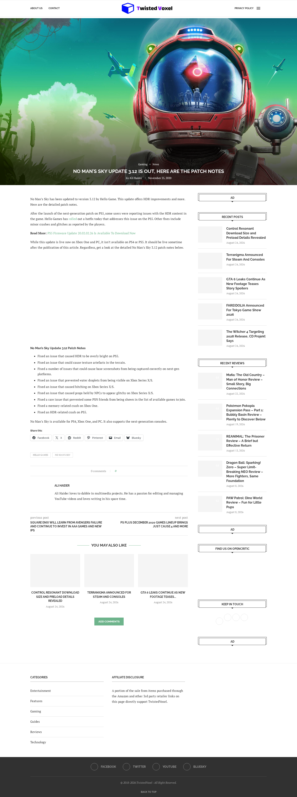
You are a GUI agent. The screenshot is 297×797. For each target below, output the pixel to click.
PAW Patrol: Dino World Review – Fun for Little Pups (244, 502)
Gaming (35, 711)
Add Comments (109, 621)
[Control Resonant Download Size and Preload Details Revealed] (55, 570)
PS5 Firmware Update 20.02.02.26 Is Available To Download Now (91, 233)
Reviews (36, 732)
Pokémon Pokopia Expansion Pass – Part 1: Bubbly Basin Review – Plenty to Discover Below (245, 412)
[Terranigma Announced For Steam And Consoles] (109, 570)
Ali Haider (136, 178)
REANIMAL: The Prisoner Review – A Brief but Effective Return (245, 441)
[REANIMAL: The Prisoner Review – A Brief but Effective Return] (210, 442)
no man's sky (62, 454)
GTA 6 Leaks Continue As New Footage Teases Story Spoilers (245, 283)
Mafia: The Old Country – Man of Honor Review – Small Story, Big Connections (245, 381)
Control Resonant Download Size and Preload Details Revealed (55, 596)
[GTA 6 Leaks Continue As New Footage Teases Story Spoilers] (163, 570)
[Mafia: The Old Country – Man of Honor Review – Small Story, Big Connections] (210, 381)
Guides (35, 721)
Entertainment (40, 691)
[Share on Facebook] (121, 471)
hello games (40, 454)
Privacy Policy (244, 8)
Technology (38, 742)
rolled (73, 219)
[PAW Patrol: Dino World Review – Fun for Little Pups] (210, 504)
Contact (54, 8)
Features (36, 701)
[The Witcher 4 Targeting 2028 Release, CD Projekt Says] (210, 338)
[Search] (265, 8)
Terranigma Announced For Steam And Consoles (245, 257)
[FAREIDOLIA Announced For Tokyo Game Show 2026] (210, 311)
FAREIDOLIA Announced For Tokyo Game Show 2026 (245, 310)
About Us (36, 8)
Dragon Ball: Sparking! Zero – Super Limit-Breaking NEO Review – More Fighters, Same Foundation (244, 472)
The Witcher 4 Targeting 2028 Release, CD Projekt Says (245, 336)
